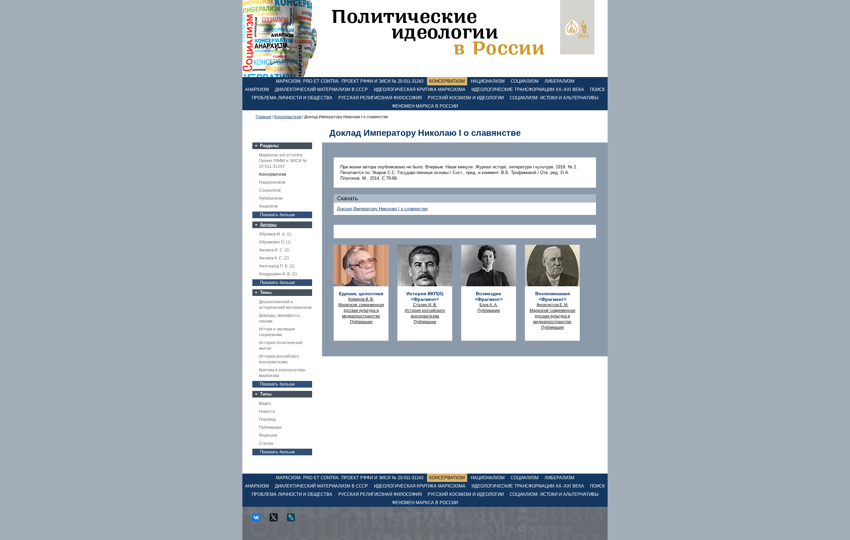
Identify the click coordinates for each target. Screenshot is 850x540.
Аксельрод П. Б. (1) (277, 266)
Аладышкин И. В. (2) (278, 274)
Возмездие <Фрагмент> (489, 296)
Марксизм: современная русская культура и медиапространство (361, 310)
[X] (276, 519)
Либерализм (559, 81)
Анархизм (257, 89)
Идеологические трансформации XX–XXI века (527, 89)
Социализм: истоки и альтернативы (554, 97)
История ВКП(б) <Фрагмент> (425, 296)
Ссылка (266, 443)
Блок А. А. (488, 305)
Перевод (267, 419)
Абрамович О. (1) (275, 242)
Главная (263, 117)
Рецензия (268, 435)
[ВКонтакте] (258, 519)
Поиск (597, 89)
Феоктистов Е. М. (552, 305)
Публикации (270, 427)
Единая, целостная (361, 293)
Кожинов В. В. (361, 299)
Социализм (525, 81)
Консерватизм (447, 81)
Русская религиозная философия (380, 97)
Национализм (488, 81)
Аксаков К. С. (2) (274, 258)
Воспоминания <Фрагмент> (552, 296)
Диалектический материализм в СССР (321, 89)
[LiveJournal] (293, 519)
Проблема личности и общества (292, 97)
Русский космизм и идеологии (466, 97)
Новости (267, 411)
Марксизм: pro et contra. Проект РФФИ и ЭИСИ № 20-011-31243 (349, 81)
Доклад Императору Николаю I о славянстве (382, 208)
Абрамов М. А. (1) (275, 234)
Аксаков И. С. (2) (274, 250)
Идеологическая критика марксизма (420, 89)
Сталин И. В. (425, 305)
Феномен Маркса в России (425, 106)
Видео (265, 403)
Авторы (268, 224)
